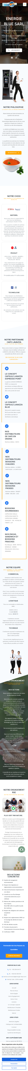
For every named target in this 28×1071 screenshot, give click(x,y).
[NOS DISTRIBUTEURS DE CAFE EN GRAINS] (7, 426)
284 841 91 (15, 614)
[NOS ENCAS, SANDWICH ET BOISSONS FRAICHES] (7, 529)
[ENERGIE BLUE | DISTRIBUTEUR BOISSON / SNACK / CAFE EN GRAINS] (9, 4)
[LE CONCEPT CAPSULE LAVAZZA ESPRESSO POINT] (7, 368)
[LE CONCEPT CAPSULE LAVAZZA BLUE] (7, 397)
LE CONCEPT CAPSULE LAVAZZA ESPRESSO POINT (14, 376)
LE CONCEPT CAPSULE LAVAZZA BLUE (14, 404)
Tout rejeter (14, 1068)
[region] (14, 1056)
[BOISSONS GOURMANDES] (7, 503)
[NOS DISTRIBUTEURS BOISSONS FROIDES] (7, 475)
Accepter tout (14, 1059)
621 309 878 (14, 612)
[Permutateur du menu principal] (24, 4)
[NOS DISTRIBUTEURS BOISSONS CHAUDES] (7, 451)
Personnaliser (14, 1063)
